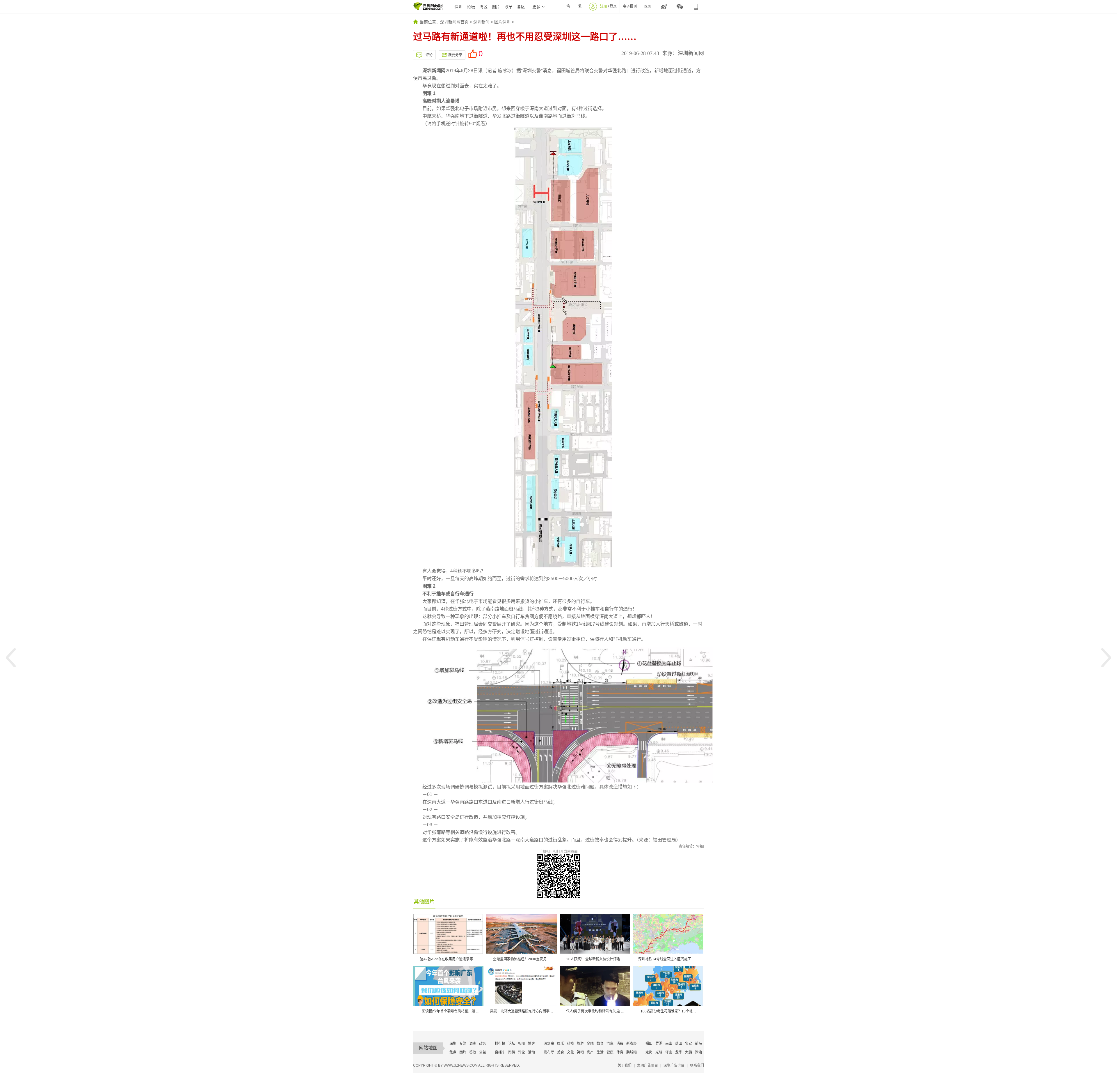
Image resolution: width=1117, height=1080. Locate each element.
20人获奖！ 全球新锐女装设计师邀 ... (595, 959)
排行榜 (500, 1044)
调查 (472, 1044)
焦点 (452, 1052)
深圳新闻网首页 (454, 22)
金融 (590, 1044)
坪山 (668, 1052)
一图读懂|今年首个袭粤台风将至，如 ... (448, 1011)
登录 (613, 6)
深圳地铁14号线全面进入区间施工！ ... (668, 959)
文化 (570, 1052)
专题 (462, 1044)
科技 (570, 1044)
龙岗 (648, 1052)
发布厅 (549, 1052)
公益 (482, 1052)
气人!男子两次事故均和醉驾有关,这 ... (595, 1011)
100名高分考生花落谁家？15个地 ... (668, 1011)
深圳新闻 (481, 22)
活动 (531, 1052)
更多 (536, 6)
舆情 (511, 1052)
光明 (658, 1052)
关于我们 (625, 1065)
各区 (521, 6)
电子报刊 (630, 6)
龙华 (678, 1052)
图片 (496, 6)
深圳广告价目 (674, 1065)
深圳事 (549, 1044)
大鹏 (688, 1052)
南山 (668, 1044)
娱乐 (560, 1044)
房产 (590, 1052)
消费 (619, 1044)
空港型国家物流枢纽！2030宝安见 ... (521, 959)
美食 (560, 1052)
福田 (648, 1044)
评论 (429, 55)
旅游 (580, 1044)
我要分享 (455, 55)
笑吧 (580, 1052)
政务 (482, 1044)
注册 (603, 6)
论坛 (471, 6)
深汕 (698, 1052)
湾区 (483, 6)
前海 (698, 1044)
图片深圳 (502, 22)
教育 (600, 1044)
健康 (609, 1052)
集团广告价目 (647, 1065)
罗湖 (658, 1044)
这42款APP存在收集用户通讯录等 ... (448, 959)
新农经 (631, 1044)
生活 (600, 1052)
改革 (508, 6)
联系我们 (697, 1065)
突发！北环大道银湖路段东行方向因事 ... (521, 1011)
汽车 (609, 1044)
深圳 (458, 6)
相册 (521, 1044)
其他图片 (424, 902)
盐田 (678, 1044)
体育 (619, 1052)
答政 (472, 1052)
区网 (647, 6)
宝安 (688, 1044)
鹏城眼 (631, 1052)
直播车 (500, 1052)
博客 (531, 1044)
